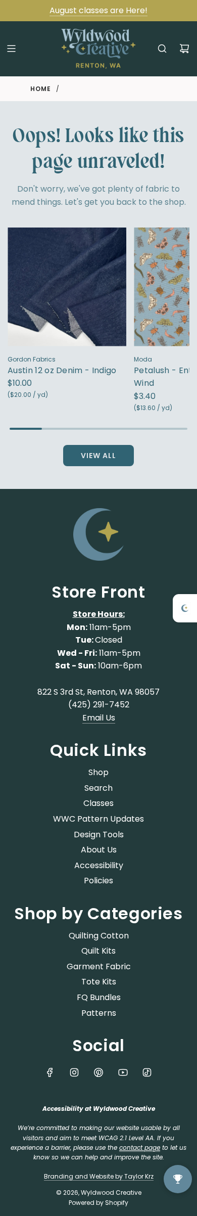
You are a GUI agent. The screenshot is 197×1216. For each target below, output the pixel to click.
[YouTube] (123, 1072)
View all (98, 456)
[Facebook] (50, 1072)
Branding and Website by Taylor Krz (99, 1176)
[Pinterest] (98, 1072)
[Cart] (184, 48)
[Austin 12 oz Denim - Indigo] (67, 287)
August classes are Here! (98, 10)
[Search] (162, 48)
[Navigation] (11, 48)
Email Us (98, 718)
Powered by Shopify (98, 1202)
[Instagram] (74, 1072)
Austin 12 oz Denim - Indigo (62, 370)
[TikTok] (147, 1072)
